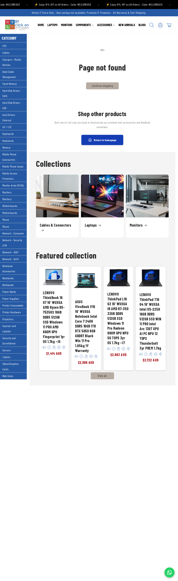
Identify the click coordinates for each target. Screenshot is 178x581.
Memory (6, 147)
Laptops (91, 225)
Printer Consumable (12, 305)
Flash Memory (9, 83)
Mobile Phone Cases (12, 166)
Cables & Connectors (55, 225)
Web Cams (7, 376)
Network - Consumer (13, 233)
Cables (6, 52)
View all (102, 375)
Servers (6, 350)
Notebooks (8, 278)
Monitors (6, 192)
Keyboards (8, 133)
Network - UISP (10, 252)
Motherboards (9, 205)
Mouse (5, 219)
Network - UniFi (10, 259)
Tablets (6, 357)
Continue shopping (102, 85)
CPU (4, 45)
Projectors (8, 319)
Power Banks (9, 291)
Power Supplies (10, 298)
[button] (151, 25)
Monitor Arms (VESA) (13, 185)
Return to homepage (105, 140)
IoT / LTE (7, 127)
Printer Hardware (11, 312)
